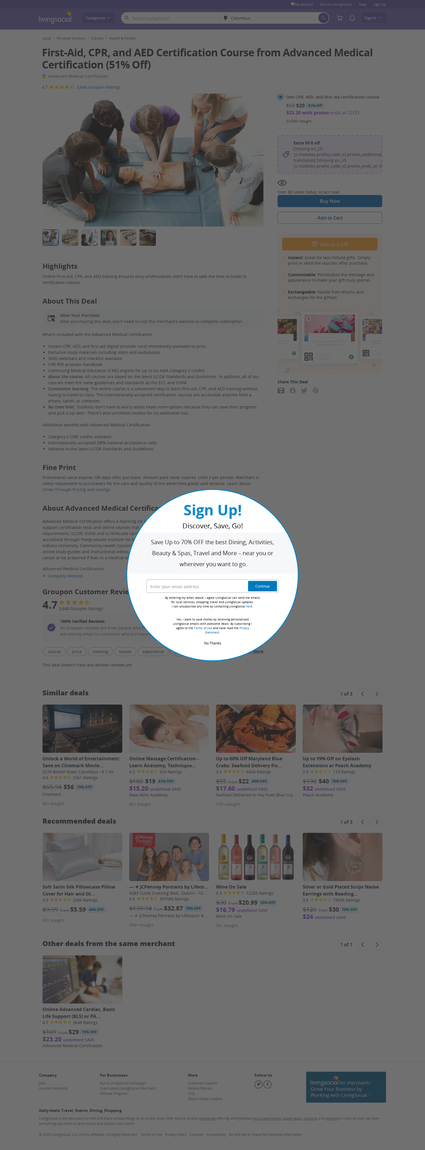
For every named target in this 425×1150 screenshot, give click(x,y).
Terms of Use (203, 628)
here (249, 606)
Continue (262, 586)
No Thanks (212, 643)
